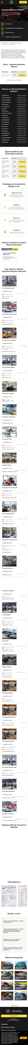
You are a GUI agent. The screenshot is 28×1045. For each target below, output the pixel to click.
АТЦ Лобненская (5, 124)
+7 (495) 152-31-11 (21, 126)
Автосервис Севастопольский (10, 487)
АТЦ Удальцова (5, 117)
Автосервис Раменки (7, 693)
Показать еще (14, 1005)
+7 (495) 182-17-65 (21, 133)
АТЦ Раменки (5, 131)
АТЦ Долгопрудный (6, 102)
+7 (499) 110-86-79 (21, 117)
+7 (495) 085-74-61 (21, 106)
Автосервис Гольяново (8, 393)
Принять (23, 1037)
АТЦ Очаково (5, 126)
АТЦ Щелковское (5, 119)
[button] (13, 908)
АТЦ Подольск (5, 142)
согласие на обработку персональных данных (9, 1040)
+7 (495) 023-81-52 (21, 122)
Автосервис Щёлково (7, 568)
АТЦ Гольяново (5, 104)
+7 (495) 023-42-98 (21, 137)
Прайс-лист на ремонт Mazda (14, 80)
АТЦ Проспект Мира (6, 137)
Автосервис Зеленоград (8, 791)
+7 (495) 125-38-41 (21, 128)
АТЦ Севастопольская (7, 113)
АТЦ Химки (4, 108)
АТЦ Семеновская (6, 106)
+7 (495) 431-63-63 (21, 111)
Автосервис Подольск (7, 813)
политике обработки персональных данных (9, 1042)
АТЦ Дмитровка (5, 95)
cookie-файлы (4, 1038)
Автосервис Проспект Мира (9, 767)
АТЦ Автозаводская (6, 100)
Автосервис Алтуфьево (8, 590)
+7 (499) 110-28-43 (21, 95)
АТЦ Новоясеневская (6, 97)
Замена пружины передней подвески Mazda (6, 166)
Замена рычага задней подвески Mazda (5, 171)
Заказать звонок (14, 1015)
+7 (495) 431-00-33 (21, 139)
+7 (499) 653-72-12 (21, 113)
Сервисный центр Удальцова (9, 539)
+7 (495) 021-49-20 (21, 100)
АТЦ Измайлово (5, 135)
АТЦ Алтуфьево (5, 122)
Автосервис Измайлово (8, 741)
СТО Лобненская (6, 614)
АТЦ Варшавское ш (6, 133)
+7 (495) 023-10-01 (21, 97)
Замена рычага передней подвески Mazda (6, 176)
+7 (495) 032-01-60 (21, 120)
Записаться (22, 75)
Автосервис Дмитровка (8, 288)
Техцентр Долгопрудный (8, 367)
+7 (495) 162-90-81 (21, 104)
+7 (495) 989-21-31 (21, 108)
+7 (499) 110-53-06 (21, 124)
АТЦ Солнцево (5, 128)
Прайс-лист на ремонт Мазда (8, 1030)
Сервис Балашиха (6, 465)
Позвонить (23, 2)
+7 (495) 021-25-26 (21, 135)
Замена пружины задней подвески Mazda (5, 162)
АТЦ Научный (5, 115)
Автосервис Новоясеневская (9, 314)
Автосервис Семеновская (8, 416)
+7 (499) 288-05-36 (21, 115)
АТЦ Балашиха (5, 111)
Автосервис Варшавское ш (9, 717)
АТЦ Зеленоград (5, 139)
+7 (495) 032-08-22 (21, 102)
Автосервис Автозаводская (9, 340)
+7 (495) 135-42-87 (21, 131)
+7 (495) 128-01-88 (21, 142)
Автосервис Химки (7, 439)
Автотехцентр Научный (8, 513)
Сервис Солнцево (6, 666)
